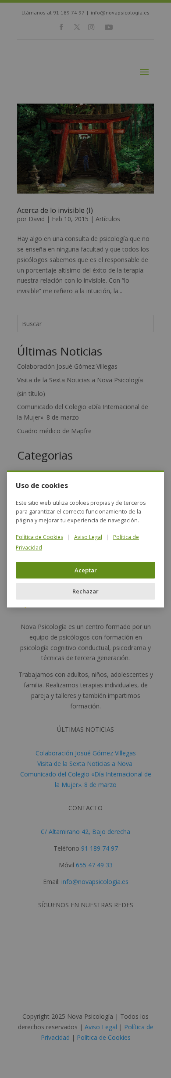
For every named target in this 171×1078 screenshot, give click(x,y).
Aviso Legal (88, 537)
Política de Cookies (39, 537)
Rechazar (85, 591)
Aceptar (86, 570)
